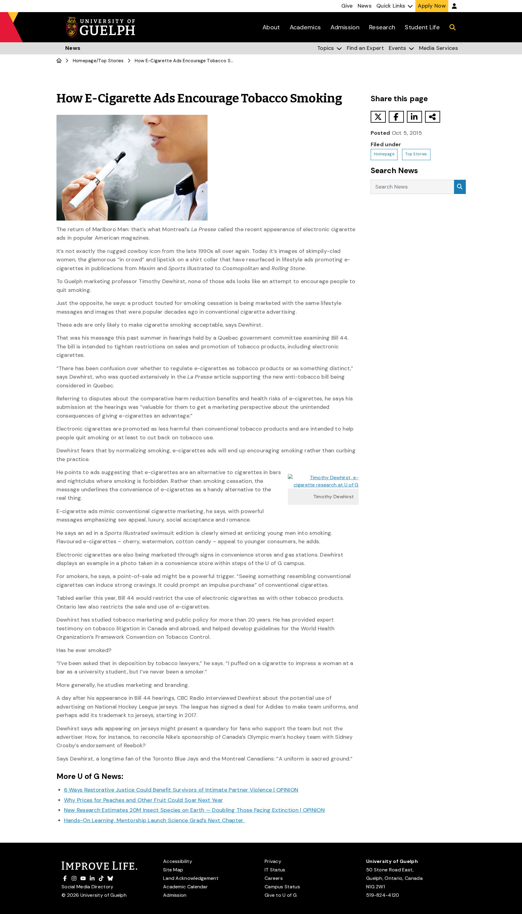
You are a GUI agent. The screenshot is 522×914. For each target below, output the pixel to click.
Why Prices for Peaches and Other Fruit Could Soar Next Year (143, 800)
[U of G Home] (59, 61)
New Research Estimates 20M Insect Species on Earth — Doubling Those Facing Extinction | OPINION (194, 810)
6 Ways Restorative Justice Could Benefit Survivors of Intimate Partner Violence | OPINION (181, 789)
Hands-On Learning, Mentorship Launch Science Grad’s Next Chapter (154, 820)
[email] (432, 117)
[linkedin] (414, 117)
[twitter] (378, 117)
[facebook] (396, 117)
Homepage (84, 61)
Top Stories (111, 61)
